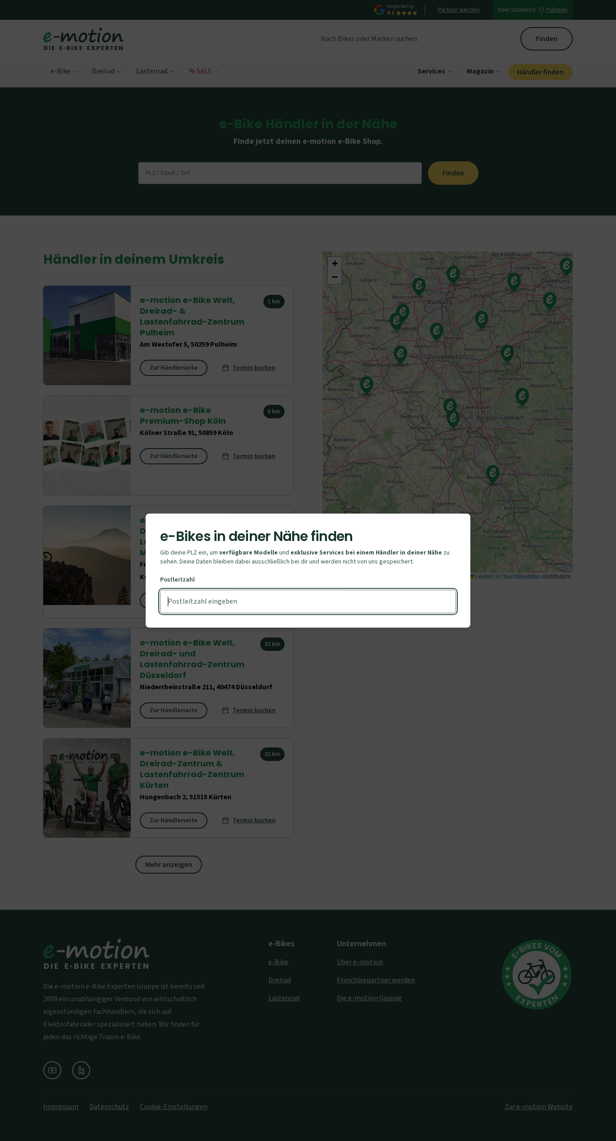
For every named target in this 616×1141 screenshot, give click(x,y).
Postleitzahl (177, 579)
